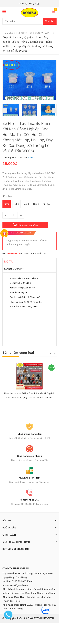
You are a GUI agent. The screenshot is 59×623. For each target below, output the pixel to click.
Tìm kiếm (49, 21)
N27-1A (46, 204)
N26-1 (26, 204)
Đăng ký (23, 3)
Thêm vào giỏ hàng (28, 225)
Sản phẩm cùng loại (18, 352)
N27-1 (36, 204)
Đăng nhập (34, 3)
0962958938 (13, 253)
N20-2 (6, 204)
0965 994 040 (19, 581)
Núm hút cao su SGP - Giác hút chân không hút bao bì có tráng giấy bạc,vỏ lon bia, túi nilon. (29, 395)
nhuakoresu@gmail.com (15, 585)
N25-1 (16, 204)
